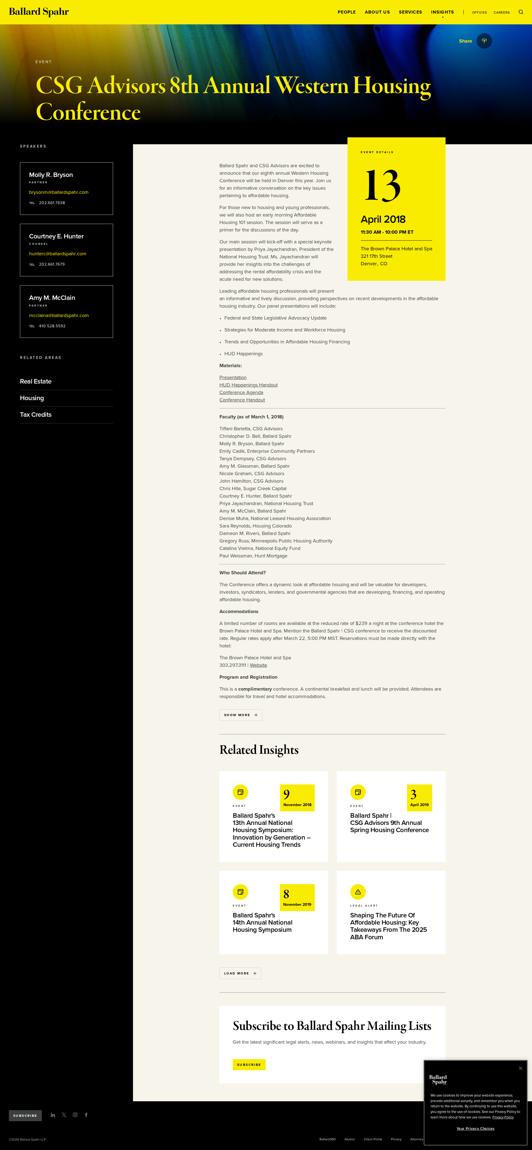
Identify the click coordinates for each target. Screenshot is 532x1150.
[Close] (521, 1068)
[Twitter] (64, 1114)
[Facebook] (86, 1114)
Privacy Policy (503, 1117)
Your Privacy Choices (475, 1128)
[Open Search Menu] (521, 12)
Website (258, 665)
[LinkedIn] (52, 1114)
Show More (237, 715)
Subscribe (25, 1116)
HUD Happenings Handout (248, 385)
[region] (476, 1103)
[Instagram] (75, 1114)
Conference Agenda (241, 392)
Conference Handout (242, 400)
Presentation (233, 377)
